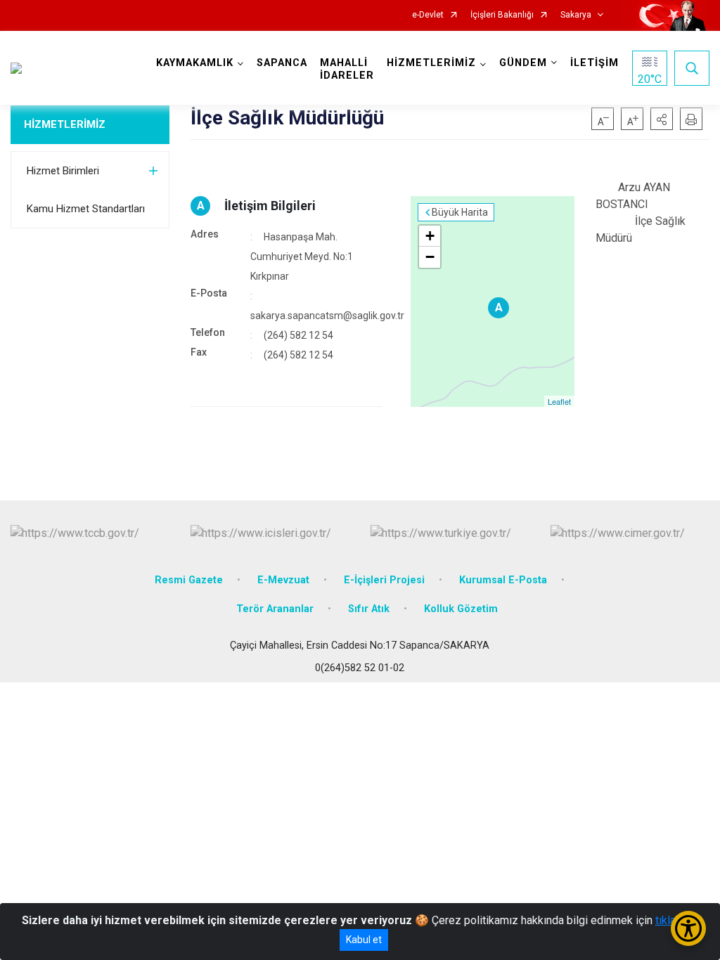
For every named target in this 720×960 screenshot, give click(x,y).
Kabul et (364, 939)
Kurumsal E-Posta (503, 580)
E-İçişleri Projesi (384, 580)
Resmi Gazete (189, 580)
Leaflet (559, 401)
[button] (661, 119)
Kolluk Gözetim (461, 609)
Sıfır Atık (369, 609)
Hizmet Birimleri (63, 170)
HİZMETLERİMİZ (64, 124)
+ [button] (430, 236)
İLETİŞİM (594, 63)
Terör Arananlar (275, 609)
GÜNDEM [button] (523, 63)
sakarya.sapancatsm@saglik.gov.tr (327, 315)
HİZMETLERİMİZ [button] (431, 63)
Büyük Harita (460, 212)
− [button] (430, 257)
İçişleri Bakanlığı (502, 15)
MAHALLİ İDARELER (347, 69)
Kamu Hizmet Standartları (86, 208)
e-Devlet (428, 15)
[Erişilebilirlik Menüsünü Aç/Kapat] (688, 928)
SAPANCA (282, 63)
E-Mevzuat (283, 580)
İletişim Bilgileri (270, 205)
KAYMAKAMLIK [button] (194, 63)
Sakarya (575, 15)
